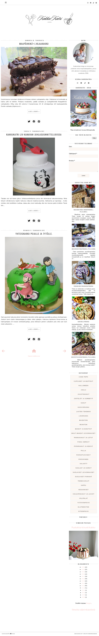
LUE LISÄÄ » (34, 111)
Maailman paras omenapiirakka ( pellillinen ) (83, 211)
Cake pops (83, 377)
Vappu (83, 485)
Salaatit (83, 463)
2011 (83, 590)
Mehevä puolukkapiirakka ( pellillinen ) (83, 357)
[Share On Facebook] (34, 121)
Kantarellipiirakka (83, 322)
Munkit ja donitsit (83, 429)
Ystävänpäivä (83, 502)
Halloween (84, 385)
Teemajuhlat (83, 481)
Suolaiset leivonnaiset (83, 472)
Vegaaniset (83, 489)
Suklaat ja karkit (84, 468)
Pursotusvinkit (83, 455)
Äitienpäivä (83, 511)
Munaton (83, 424)
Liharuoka (83, 416)
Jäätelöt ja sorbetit (83, 398)
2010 (83, 592)
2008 (83, 597)
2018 (83, 574)
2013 (83, 585)
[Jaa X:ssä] (29, 121)
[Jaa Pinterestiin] (39, 121)
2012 (83, 588)
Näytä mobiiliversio (34, 356)
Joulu (83, 390)
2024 (83, 569)
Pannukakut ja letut (83, 437)
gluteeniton (83, 507)
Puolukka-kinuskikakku (83, 527)
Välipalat (83, 498)
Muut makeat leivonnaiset (84, 433)
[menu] (6, 2)
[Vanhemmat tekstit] (64, 351)
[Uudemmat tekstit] (3, 351)
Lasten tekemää (83, 411)
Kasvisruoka (83, 407)
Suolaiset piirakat (83, 476)
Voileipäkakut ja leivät (83, 494)
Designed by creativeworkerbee (85, 633)
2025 (83, 567)
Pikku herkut (84, 442)
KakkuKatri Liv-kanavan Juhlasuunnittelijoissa (34, 134)
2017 (83, 576)
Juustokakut (83, 394)
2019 (83, 571)
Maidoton (83, 420)
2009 (83, 595)
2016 (83, 578)
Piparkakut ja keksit (83, 446)
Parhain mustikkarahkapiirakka (83, 286)
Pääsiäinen (83, 459)
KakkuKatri (6, 633)
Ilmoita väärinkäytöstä (83, 609)
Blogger (88, 603)
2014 (83, 583)
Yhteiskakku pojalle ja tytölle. (34, 233)
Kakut (83, 403)
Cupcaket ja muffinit (83, 381)
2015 (83, 581)
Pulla (83, 450)
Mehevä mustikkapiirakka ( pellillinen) (83, 249)
